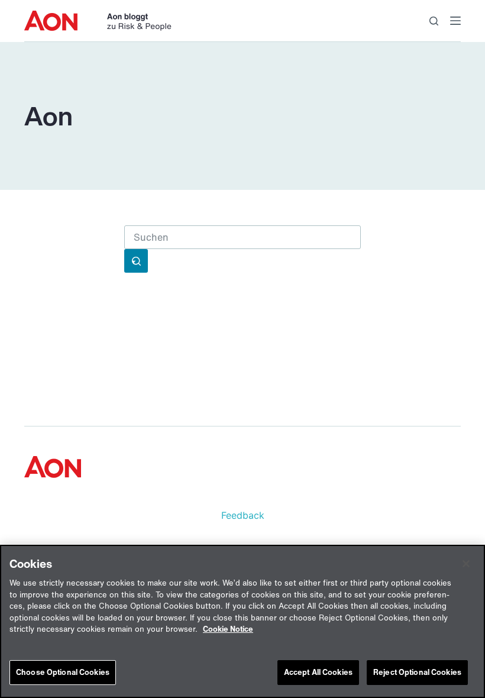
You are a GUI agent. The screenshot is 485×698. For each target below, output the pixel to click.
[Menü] (455, 20)
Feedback (242, 515)
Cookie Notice (228, 629)
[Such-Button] (136, 261)
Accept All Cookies (318, 672)
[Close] (466, 564)
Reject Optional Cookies (417, 672)
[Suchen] (433, 21)
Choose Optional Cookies (62, 672)
